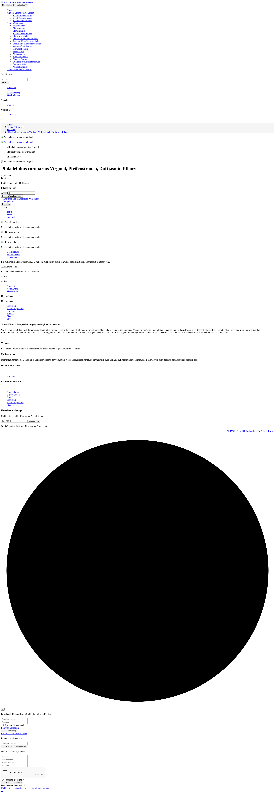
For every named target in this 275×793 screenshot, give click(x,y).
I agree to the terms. (14, 780)
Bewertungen (13, 257)
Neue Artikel (12, 289)
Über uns (11, 311)
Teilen (9, 212)
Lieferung (11, 306)
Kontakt (10, 313)
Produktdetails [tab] (13, 254)
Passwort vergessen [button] (10, 728)
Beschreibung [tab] (13, 252)
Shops (9, 319)
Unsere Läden (13, 394)
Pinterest (11, 217)
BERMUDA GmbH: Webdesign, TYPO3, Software (250, 431)
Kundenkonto (13, 392)
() (13, 92)
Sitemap (10, 316)
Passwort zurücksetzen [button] (39, 788)
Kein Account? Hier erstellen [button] (14, 733)
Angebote (11, 286)
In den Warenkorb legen (12, 196)
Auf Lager (6, 266)
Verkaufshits (12, 291)
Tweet (9, 214)
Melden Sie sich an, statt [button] (12, 788)
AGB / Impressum (15, 308)
